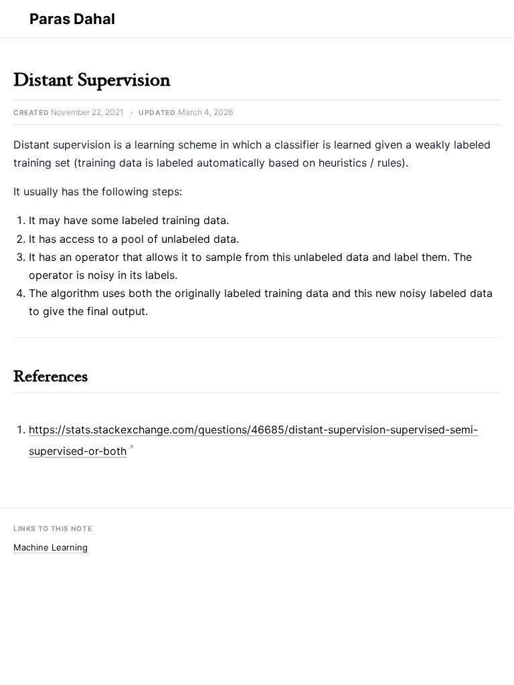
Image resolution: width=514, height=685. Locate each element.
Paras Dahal (72, 18)
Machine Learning (50, 547)
